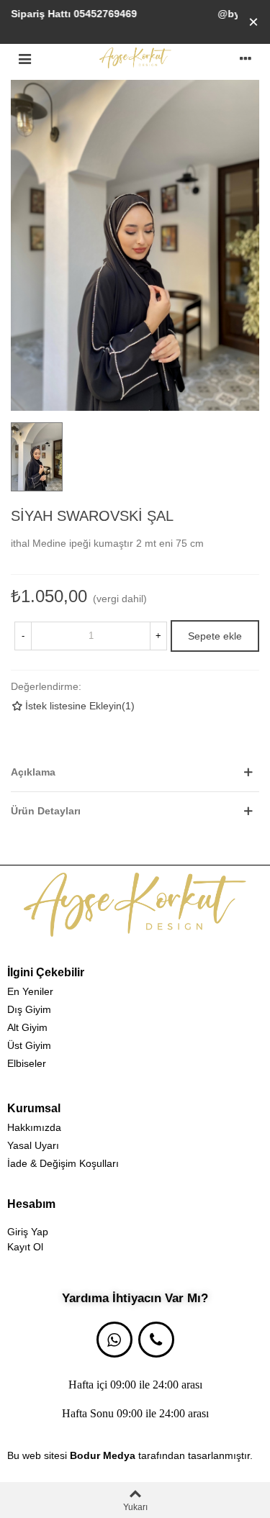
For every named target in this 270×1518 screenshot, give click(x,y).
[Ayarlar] (245, 57)
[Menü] (24, 57)
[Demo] (135, 905)
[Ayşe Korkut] (135, 57)
